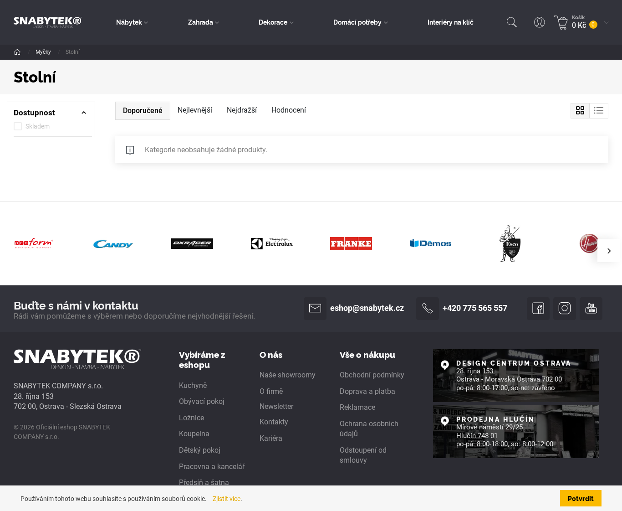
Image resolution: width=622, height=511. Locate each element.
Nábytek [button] (129, 21)
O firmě (271, 391)
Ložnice (191, 417)
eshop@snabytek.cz (367, 308)
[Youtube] (591, 308)
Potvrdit (581, 498)
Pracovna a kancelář (212, 466)
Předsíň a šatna (204, 482)
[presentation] (608, 250)
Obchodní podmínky (372, 375)
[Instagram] (564, 308)
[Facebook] (538, 308)
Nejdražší (242, 110)
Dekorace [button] (273, 21)
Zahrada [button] (200, 21)
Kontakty (274, 422)
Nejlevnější (195, 110)
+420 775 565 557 (475, 308)
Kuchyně (193, 385)
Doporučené (143, 110)
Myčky (44, 52)
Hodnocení (288, 110)
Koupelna (194, 433)
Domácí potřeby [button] (357, 21)
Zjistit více (226, 498)
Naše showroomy (288, 375)
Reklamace (357, 407)
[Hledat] (511, 22)
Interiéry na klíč (451, 21)
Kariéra (271, 438)
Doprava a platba (367, 391)
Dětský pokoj (199, 450)
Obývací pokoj (201, 401)
